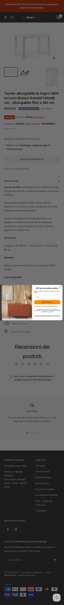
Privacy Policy (49, 311)
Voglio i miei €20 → (47, 302)
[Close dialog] (60, 286)
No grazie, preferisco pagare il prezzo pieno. (47, 316)
